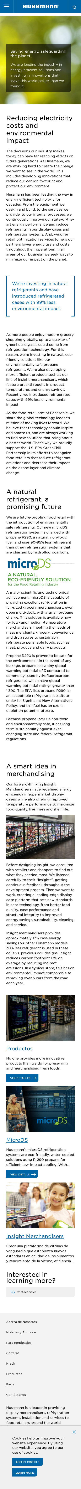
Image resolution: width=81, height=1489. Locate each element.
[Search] (74, 6)
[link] (41, 6)
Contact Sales (26, 1292)
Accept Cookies (27, 1462)
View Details (24, 1175)
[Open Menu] (7, 6)
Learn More (25, 1472)
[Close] (74, 1431)
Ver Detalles (24, 1079)
